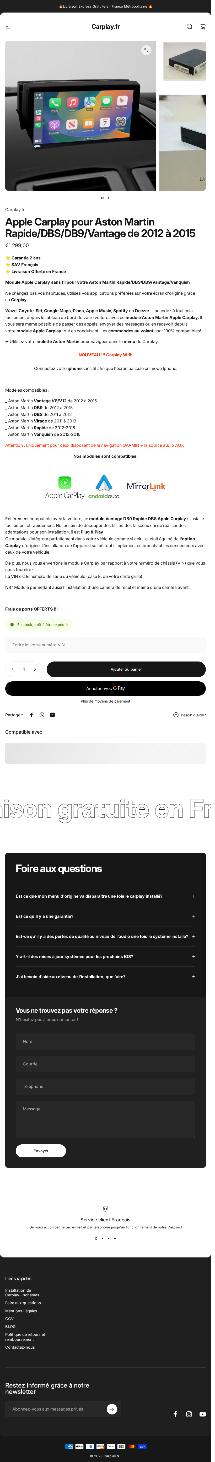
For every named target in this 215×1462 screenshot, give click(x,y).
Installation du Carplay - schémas (22, 1292)
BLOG (10, 1326)
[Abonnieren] (112, 1409)
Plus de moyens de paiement (105, 701)
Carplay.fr (106, 26)
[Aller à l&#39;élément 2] (109, 198)
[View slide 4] (115, 1238)
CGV (9, 1318)
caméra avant (175, 587)
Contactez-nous (20, 1347)
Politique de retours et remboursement (25, 1337)
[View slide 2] (102, 1238)
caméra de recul (115, 587)
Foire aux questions (23, 1303)
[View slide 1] (96, 1238)
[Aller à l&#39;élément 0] (102, 198)
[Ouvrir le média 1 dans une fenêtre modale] (146, 50)
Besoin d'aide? (193, 715)
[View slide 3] (109, 1238)
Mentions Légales (21, 1311)
